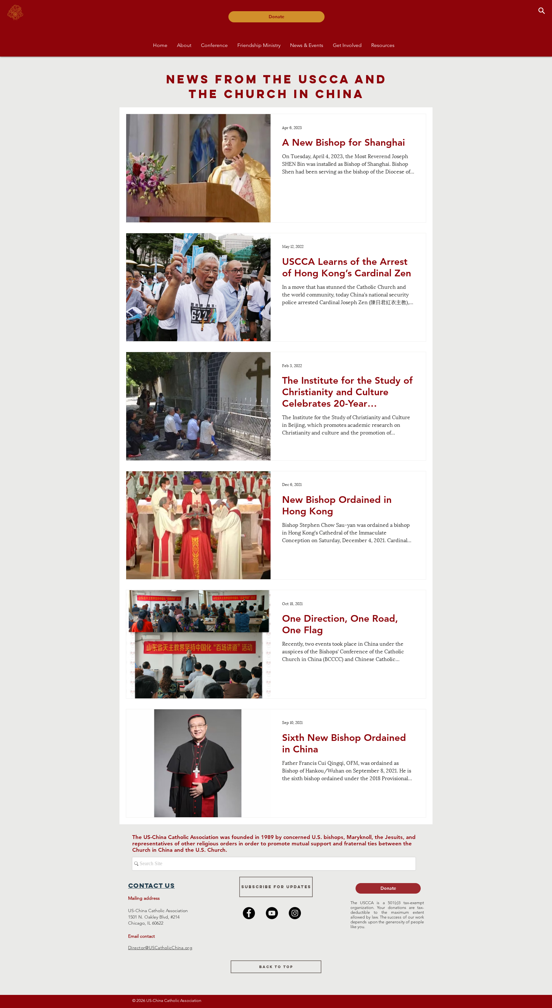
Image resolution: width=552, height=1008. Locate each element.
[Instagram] (295, 913)
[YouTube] (272, 913)
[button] (184, 45)
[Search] (541, 10)
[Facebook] (249, 913)
